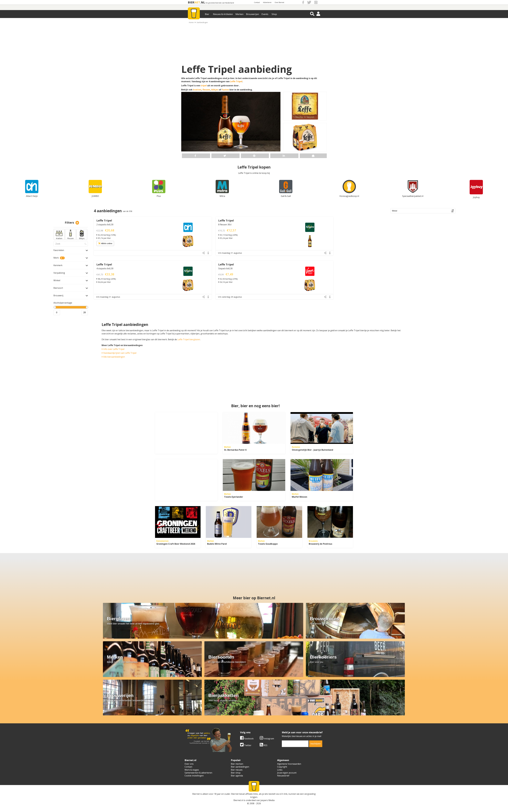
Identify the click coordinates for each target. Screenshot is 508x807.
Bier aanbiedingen (240, 766)
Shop (274, 14)
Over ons (189, 763)
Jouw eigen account (286, 772)
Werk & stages (192, 769)
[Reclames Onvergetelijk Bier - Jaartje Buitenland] (322, 428)
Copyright (282, 766)
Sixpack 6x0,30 (225, 268)
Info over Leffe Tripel (113, 349)
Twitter (247, 745)
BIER (191, 2)
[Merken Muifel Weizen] (322, 475)
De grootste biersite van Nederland (220, 3)
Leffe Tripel (236, 81)
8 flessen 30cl (224, 224)
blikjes (214, 89)
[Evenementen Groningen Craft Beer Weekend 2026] (178, 522)
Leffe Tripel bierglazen (188, 339)
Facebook (249, 738)
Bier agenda (237, 775)
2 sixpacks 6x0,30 (104, 224)
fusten (225, 89)
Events (265, 14)
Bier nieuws (236, 769)
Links (279, 769)
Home (191, 22)
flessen (206, 89)
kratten (197, 89)
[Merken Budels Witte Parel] (228, 522)
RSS (265, 745)
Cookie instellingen (194, 775)
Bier (207, 14)
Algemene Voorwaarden (289, 763)
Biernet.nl (238, 800)
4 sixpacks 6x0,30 (104, 268)
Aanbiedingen (202, 22)
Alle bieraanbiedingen (114, 356)
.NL (202, 2)
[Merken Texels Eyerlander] (254, 475)
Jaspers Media (267, 800)
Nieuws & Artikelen (223, 14)
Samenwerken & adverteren (198, 772)
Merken (239, 14)
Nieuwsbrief (283, 775)
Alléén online (106, 243)
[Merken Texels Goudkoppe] (279, 522)
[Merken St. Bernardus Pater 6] (254, 428)
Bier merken (237, 763)
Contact (257, 2)
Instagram (268, 738)
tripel (204, 85)
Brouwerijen (252, 14)
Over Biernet (279, 2)
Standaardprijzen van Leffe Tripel (119, 352)
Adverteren (267, 2)
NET (197, 2)
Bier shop (236, 772)
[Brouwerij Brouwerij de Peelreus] (330, 522)
